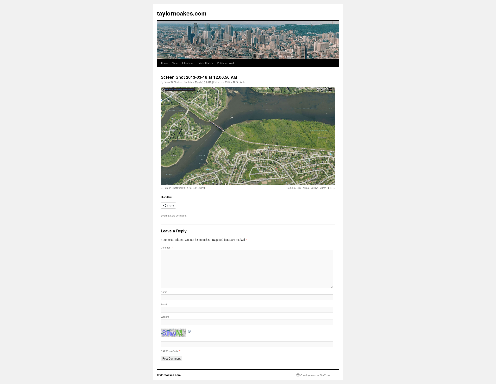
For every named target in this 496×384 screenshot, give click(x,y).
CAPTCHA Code (169, 351)
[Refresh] (189, 331)
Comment (167, 247)
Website (165, 316)
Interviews (188, 63)
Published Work (226, 63)
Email (164, 304)
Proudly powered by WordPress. (315, 374)
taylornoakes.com (182, 13)
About (175, 63)
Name (164, 291)
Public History (205, 63)
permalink (181, 215)
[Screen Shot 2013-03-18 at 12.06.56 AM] (248, 136)
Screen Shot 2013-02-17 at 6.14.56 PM (184, 187)
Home (164, 63)
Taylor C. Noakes (173, 82)
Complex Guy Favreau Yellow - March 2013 (309, 187)
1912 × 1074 (231, 82)
